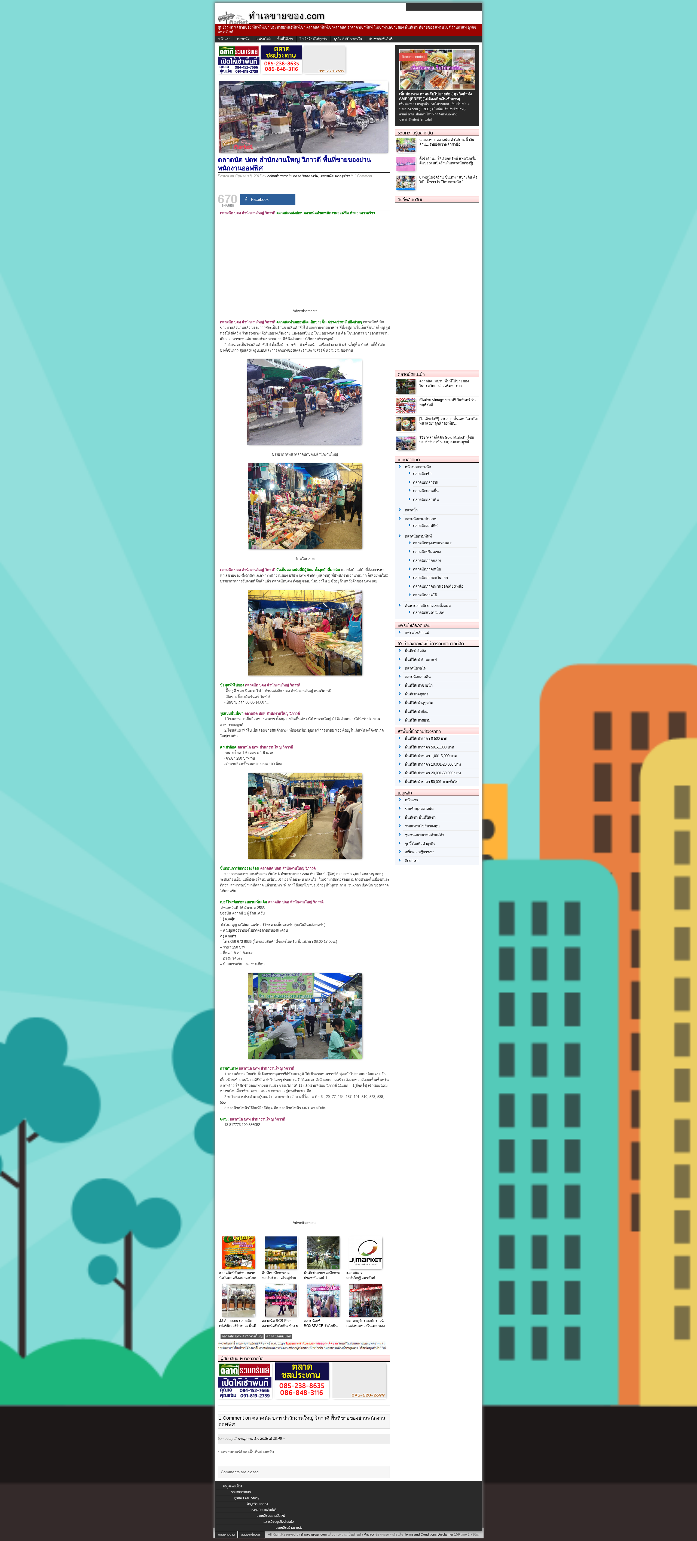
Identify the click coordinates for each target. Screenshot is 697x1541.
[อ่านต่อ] (426, 119)
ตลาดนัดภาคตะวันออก (430, 578)
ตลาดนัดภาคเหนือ (427, 569)
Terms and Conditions (420, 1534)
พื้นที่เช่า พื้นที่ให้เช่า (420, 817)
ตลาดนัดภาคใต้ (425, 595)
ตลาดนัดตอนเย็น (426, 491)
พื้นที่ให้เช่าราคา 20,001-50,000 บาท (433, 773)
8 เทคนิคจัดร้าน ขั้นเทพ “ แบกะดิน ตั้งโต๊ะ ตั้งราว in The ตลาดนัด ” (448, 179)
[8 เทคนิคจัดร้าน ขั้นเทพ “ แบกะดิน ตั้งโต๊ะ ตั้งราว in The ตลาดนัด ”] (406, 189)
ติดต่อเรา (411, 861)
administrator (277, 176)
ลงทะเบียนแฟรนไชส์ (264, 1510)
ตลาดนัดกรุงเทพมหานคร (432, 543)
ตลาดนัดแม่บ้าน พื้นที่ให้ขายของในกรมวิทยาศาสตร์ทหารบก (444, 383)
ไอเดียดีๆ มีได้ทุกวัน (313, 39)
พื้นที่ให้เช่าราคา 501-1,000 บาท (429, 747)
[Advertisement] (305, 267)
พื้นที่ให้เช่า (285, 39)
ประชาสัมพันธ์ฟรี (381, 39)
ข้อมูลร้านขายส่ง (257, 1504)
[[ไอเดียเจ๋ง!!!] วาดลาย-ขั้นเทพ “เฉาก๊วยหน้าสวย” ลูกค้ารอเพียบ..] (406, 430)
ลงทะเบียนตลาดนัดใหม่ (271, 1515)
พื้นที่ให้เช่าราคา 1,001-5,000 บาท (431, 756)
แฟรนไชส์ (263, 39)
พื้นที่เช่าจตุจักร (416, 694)
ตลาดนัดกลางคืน (426, 500)
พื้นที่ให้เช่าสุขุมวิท (419, 703)
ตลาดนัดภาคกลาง (427, 560)
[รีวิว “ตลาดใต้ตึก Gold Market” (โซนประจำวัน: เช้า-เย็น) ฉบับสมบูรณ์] (406, 449)
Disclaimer (445, 1534)
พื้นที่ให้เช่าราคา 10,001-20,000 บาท (433, 764)
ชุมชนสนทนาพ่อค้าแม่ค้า (424, 835)
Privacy (369, 1534)
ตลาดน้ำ (411, 510)
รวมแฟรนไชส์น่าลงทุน (422, 826)
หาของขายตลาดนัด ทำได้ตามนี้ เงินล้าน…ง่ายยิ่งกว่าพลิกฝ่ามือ (446, 142)
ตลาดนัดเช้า (422, 474)
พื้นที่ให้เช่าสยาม (417, 720)
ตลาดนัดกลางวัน (305, 176)
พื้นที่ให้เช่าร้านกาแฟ (421, 660)
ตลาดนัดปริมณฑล (427, 552)
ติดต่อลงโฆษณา (251, 1534)
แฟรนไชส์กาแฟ (417, 633)
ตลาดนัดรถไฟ (415, 668)
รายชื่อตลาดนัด (241, 1492)
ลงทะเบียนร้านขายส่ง (289, 1527)
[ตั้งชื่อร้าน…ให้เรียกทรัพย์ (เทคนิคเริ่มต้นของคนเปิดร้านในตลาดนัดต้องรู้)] (406, 170)
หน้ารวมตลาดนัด (418, 467)
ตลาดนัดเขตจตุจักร (335, 176)
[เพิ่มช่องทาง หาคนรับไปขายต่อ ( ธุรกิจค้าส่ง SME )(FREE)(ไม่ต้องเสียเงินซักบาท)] (438, 88)
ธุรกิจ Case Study (246, 1498)
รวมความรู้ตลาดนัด (415, 133)
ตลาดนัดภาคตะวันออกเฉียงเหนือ (438, 586)
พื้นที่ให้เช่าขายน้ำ (419, 685)
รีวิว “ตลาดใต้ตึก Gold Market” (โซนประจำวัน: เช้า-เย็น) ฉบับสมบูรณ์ (446, 439)
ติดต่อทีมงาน (226, 1534)
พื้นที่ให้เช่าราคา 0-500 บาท (426, 738)
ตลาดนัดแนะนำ (411, 374)
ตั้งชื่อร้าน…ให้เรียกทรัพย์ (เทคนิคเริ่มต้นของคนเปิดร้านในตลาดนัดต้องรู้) (447, 160)
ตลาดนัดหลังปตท (278, 1336)
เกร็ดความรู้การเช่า (419, 852)
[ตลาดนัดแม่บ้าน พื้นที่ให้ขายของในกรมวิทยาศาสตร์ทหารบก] (406, 392)
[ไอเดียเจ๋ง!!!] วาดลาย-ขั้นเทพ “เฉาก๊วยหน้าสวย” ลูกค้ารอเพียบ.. (448, 421)
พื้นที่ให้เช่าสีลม (417, 712)
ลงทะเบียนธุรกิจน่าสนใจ (279, 1521)
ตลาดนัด (243, 39)
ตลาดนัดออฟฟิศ (425, 526)
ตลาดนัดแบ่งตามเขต (428, 612)
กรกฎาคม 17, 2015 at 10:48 (260, 1438)
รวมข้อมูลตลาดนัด (419, 809)
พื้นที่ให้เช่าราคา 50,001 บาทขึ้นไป (431, 782)
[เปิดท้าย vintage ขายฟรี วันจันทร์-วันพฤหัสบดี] (406, 411)
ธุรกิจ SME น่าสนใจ (348, 39)
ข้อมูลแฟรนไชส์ (232, 1486)
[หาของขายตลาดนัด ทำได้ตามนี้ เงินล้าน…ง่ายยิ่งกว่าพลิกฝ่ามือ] (406, 151)
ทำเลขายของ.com (314, 1534)
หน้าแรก (224, 39)
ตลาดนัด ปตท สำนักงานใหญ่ (242, 1336)
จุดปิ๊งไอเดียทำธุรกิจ (420, 844)
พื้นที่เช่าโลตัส (415, 651)
